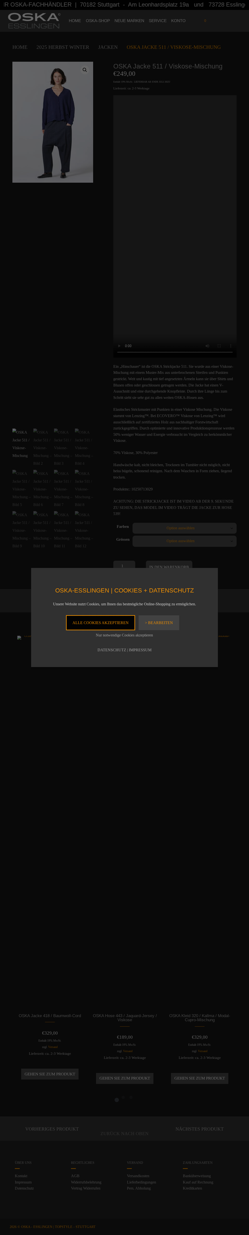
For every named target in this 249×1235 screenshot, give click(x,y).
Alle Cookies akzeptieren (100, 623)
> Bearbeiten (159, 623)
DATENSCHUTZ (112, 650)
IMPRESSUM (140, 650)
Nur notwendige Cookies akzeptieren (124, 635)
